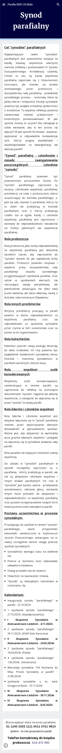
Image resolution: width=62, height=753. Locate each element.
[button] (4, 4)
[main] (31, 20)
